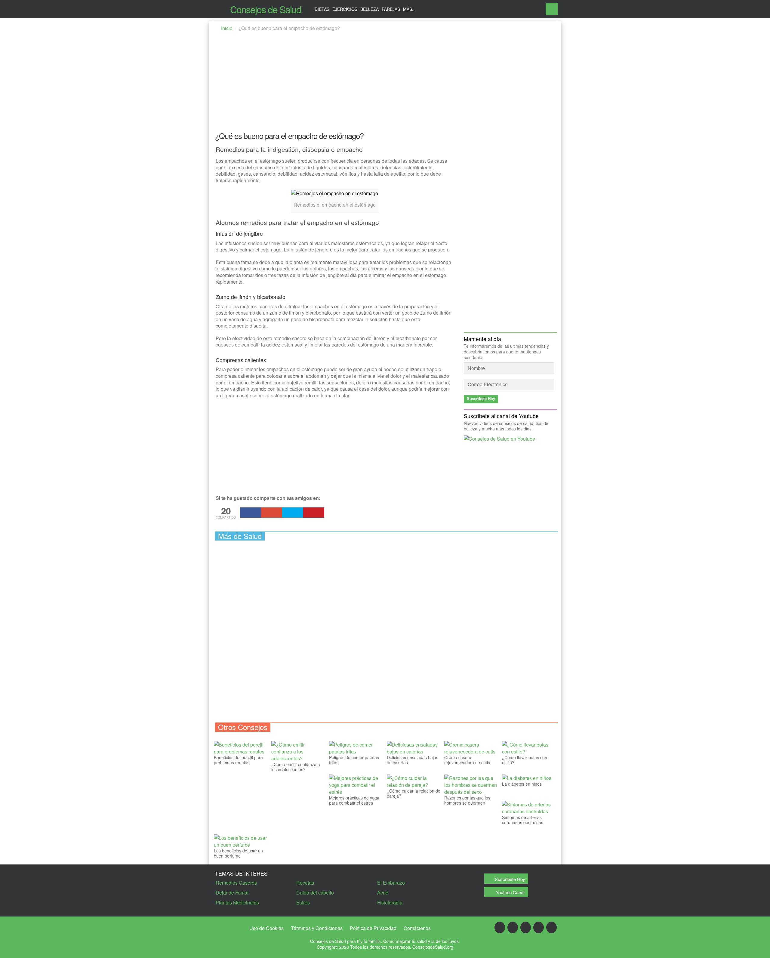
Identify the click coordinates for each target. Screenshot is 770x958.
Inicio (227, 28)
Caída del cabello (315, 892)
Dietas (322, 9)
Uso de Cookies (266, 928)
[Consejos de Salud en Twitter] (525, 927)
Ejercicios (344, 9)
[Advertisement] (385, 83)
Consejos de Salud (265, 9)
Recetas (305, 882)
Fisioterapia (389, 902)
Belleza (369, 9)
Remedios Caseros (236, 882)
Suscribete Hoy (510, 879)
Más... (409, 9)
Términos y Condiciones (317, 928)
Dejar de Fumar (232, 892)
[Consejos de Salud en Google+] (512, 927)
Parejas (391, 9)
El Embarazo (391, 882)
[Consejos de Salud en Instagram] (551, 927)
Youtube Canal (510, 892)
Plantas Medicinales (237, 902)
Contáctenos (417, 928)
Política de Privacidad (373, 928)
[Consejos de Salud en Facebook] (499, 927)
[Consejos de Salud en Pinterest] (538, 927)
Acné (382, 892)
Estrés (303, 902)
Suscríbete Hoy (481, 398)
